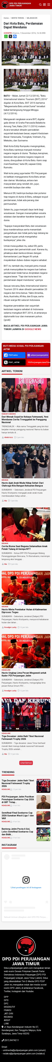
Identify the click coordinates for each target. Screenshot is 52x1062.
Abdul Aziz (8, 437)
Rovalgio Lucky (10, 627)
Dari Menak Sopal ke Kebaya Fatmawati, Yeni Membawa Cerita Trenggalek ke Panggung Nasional (25, 419)
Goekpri (8, 33)
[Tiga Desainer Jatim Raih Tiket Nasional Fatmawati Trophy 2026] (26, 714)
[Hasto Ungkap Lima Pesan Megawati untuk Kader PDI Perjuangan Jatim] (26, 651)
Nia (5, 501)
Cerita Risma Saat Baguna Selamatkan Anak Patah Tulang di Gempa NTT (24, 547)
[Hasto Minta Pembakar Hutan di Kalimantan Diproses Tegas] (26, 588)
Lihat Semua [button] (26, 763)
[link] (26, 53)
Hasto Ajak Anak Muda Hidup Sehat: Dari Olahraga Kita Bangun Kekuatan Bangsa (23, 484)
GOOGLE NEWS (33, 329)
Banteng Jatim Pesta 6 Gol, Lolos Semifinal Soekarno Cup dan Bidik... (17, 832)
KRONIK (5, 480)
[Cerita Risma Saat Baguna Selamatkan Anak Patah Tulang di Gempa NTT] (26, 524)
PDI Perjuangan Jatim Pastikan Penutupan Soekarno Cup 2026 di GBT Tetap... (18, 799)
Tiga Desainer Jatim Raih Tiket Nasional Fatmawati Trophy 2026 (23, 737)
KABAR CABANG (9, 414)
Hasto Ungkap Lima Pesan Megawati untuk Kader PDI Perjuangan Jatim (24, 674)
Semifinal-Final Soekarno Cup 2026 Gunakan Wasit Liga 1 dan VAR (18, 815)
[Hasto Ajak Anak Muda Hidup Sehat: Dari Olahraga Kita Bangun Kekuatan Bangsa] (26, 461)
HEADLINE (6, 670)
